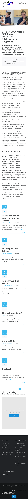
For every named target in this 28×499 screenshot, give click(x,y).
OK (14, 496)
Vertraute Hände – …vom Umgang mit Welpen (12, 218)
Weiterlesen (23, 232)
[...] (21, 229)
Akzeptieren (14, 416)
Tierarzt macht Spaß (12, 313)
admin (4, 315)
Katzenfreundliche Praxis (11, 282)
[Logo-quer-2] (14, 2)
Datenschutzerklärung (7, 471)
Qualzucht (7, 368)
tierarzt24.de (8, 341)
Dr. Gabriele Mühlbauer (8, 222)
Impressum (5, 474)
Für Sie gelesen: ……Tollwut (12, 249)
